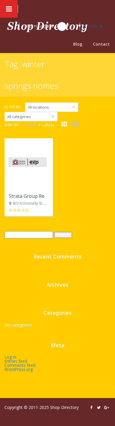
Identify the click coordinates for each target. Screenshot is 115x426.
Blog (77, 44)
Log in (10, 357)
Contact (101, 44)
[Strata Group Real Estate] (28, 163)
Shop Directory (64, 407)
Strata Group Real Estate (36, 196)
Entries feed (15, 361)
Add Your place (40, 26)
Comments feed (19, 365)
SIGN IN (95, 26)
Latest (48, 124)
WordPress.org (18, 369)
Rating (31, 124)
